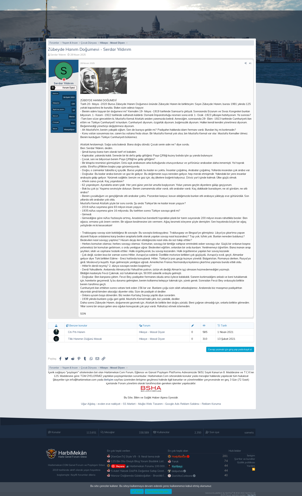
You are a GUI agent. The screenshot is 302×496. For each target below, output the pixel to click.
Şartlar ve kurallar (244, 458)
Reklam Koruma (211, 403)
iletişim (108, 379)
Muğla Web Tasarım (150, 403)
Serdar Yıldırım (58, 54)
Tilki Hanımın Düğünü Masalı (85, 338)
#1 (250, 63)
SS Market (129, 403)
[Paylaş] (245, 63)
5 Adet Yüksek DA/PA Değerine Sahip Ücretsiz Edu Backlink (147, 471)
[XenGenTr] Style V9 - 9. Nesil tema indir (135, 456)
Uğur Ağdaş (88, 403)
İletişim (251, 455)
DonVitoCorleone (182, 475)
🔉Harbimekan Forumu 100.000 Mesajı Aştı (147, 466)
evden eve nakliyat (109, 403)
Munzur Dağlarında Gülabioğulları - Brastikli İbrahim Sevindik (147, 475)
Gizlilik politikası (246, 462)
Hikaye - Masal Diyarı (152, 332)
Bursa (72, 116)
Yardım (251, 465)
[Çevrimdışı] (64, 79)
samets (249, 432)
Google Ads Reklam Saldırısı (182, 403)
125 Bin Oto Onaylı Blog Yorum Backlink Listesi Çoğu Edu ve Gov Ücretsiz (155, 461)
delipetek (177, 471)
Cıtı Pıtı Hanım (76, 332)
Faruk (175, 461)
